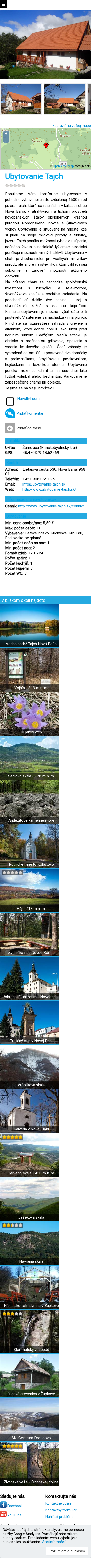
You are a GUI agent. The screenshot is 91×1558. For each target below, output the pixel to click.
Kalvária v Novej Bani (31, 1129)
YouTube (14, 1515)
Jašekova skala (31, 1217)
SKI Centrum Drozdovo (31, 1438)
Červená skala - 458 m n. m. (31, 1173)
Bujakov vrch (31, 732)
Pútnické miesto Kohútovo (31, 864)
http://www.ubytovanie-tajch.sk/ (49, 489)
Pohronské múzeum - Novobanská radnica (31, 996)
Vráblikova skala (31, 1085)
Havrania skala (31, 1261)
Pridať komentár (29, 413)
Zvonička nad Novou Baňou (31, 952)
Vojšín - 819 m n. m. (31, 688)
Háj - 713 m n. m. (31, 908)
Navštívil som (28, 398)
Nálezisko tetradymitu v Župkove (31, 1305)
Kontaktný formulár (61, 1510)
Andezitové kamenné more (31, 820)
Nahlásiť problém (59, 1517)
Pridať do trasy (28, 428)
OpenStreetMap (63, 166)
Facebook (15, 1506)
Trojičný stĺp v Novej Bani (31, 1041)
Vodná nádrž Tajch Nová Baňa (31, 644)
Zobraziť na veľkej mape (71, 126)
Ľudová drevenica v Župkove (31, 1393)
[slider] (15, 185)
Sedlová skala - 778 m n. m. (31, 776)
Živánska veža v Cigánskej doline (31, 1482)
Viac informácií (53, 1542)
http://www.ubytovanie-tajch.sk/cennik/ (51, 506)
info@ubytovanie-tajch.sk (43, 484)
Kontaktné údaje (59, 1503)
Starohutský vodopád (31, 1349)
